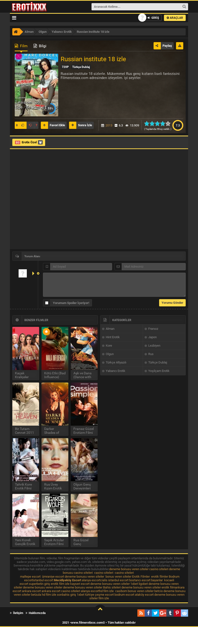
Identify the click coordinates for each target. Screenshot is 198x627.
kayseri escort (80, 584)
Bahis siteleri (112, 587)
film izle (104, 598)
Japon (152, 337)
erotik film (168, 587)
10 (169, 123)
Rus (151, 354)
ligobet (143, 584)
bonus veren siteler (118, 576)
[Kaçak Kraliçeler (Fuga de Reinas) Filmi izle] (25, 348)
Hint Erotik (112, 337)
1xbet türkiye (85, 594)
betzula (36, 594)
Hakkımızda (37, 613)
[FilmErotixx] (36, 7)
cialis (103, 580)
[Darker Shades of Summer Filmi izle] (55, 404)
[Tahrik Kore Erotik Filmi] (25, 459)
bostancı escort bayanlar (146, 580)
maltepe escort (30, 576)
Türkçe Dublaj (157, 362)
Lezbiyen (154, 345)
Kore (108, 345)
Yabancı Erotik (115, 371)
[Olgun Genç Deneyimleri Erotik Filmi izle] (84, 459)
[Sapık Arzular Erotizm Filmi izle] (55, 515)
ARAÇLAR (176, 18)
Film (23, 46)
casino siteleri (158, 569)
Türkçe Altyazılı (115, 362)
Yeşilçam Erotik (159, 371)
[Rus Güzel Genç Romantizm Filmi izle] (84, 515)
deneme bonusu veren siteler (128, 569)
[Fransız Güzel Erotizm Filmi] (84, 404)
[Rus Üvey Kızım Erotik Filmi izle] (55, 459)
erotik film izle (60, 584)
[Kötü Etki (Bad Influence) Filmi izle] (55, 348)
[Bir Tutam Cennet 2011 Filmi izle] (25, 404)
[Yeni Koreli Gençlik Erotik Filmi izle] (25, 515)
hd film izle (106, 591)
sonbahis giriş (66, 594)
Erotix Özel (29, 142)
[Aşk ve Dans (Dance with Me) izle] (84, 348)
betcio (158, 591)
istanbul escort (43, 580)
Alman (109, 328)
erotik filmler (159, 576)
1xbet (134, 584)
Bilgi (42, 46)
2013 (109, 125)
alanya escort (91, 580)
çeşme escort (104, 594)
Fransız (153, 328)
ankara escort (31, 591)
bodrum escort (124, 594)
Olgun (109, 354)
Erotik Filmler (141, 576)
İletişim (17, 613)
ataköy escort (144, 594)
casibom (121, 591)
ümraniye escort (53, 576)
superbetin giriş (39, 584)
